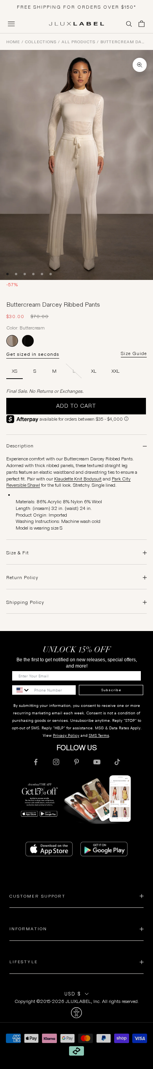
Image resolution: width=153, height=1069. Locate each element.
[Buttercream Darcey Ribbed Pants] (12, 341)
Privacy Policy (66, 735)
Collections (40, 42)
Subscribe (111, 690)
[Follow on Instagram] (56, 762)
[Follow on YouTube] (97, 762)
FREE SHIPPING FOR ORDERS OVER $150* (77, 7)
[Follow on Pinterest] (76, 762)
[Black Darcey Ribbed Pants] (28, 341)
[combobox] (21, 690)
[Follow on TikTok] (117, 762)
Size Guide (134, 353)
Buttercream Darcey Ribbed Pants (123, 42)
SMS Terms (99, 735)
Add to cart (76, 405)
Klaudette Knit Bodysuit (78, 479)
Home (13, 42)
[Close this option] (76, 1012)
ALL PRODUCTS (78, 42)
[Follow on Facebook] (36, 762)
